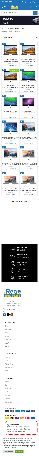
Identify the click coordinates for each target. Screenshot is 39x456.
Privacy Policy (9, 364)
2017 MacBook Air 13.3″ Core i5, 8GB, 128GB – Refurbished (10, 163)
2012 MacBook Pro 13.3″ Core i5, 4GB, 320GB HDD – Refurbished (28, 113)
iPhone (7, 336)
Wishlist (7, 395)
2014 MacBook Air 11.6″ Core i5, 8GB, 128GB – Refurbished (28, 189)
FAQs (6, 360)
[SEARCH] (35, 13)
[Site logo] (14, 7)
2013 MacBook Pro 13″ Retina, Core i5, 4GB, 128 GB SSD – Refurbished (28, 87)
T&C (6, 371)
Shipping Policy (9, 367)
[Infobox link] (18, 248)
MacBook (10, 63)
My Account (8, 388)
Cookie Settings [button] (8, 451)
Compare (8, 398)
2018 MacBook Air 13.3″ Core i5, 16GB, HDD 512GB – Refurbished (10, 139)
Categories (6, 23)
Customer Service (12, 354)
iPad (6, 333)
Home (3, 28)
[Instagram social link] (25, 1)
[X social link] (22, 1)
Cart (6, 392)
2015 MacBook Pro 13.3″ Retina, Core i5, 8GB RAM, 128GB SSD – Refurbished (28, 61)
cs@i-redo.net (10, 310)
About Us (8, 357)
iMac (6, 326)
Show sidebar (8, 37)
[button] (10, 55)
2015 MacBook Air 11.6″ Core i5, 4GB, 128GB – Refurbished (28, 163)
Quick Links (9, 378)
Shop (6, 385)
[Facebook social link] (20, 1)
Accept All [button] (19, 451)
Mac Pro (7, 343)
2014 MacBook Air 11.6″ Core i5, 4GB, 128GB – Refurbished (10, 189)
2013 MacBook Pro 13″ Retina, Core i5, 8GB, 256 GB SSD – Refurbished (10, 113)
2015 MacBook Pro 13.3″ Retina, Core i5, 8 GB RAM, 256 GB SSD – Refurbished (10, 61)
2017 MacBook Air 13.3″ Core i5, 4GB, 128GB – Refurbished (28, 138)
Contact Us (8, 402)
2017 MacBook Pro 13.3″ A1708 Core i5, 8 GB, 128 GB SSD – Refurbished (10, 87)
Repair (7, 346)
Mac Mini (8, 339)
